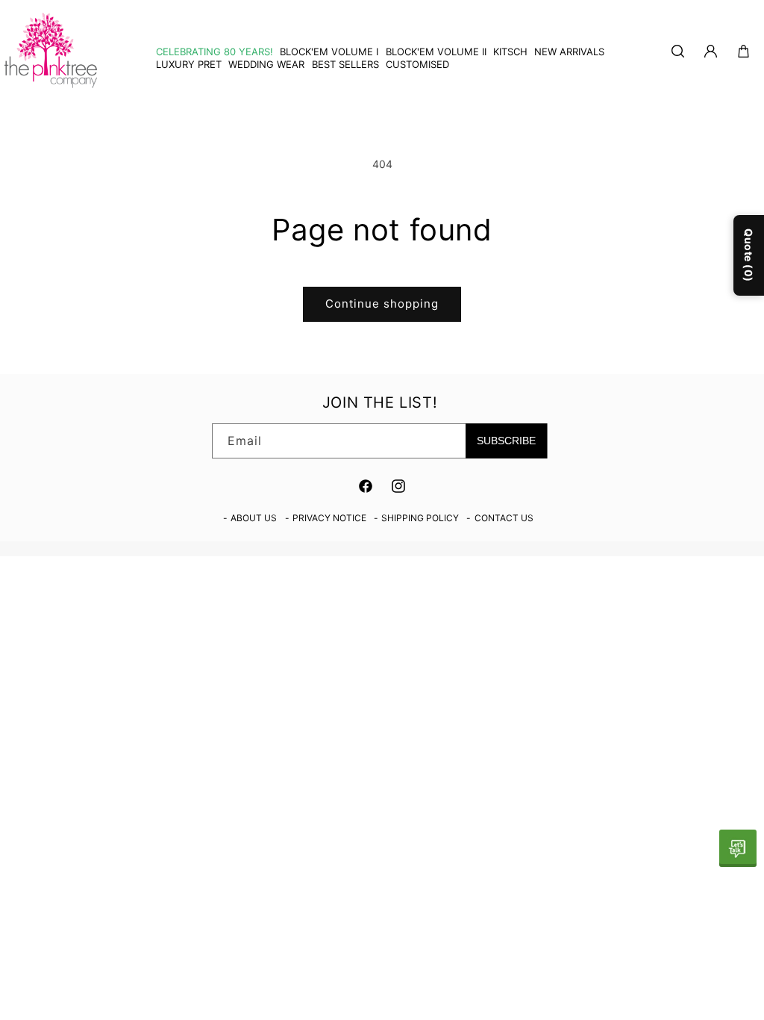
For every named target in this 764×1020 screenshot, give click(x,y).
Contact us (504, 517)
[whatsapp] (738, 848)
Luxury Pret (189, 64)
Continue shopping (382, 303)
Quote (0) (748, 255)
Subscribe (506, 441)
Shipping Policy (420, 517)
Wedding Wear (266, 64)
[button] (506, 52)
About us (254, 517)
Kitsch (510, 51)
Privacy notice (329, 517)
